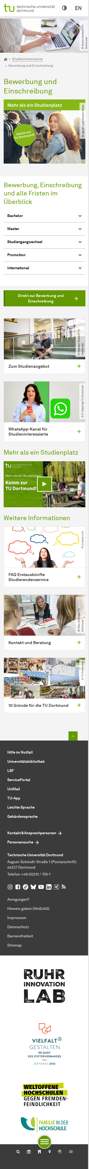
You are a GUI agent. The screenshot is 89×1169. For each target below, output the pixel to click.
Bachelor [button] (15, 216)
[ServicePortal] (59, 1152)
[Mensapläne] (39, 1152)
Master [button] (13, 229)
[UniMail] (70, 1152)
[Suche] (18, 1152)
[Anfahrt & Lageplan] (49, 1152)
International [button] (18, 268)
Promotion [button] (16, 255)
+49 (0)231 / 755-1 (35, 874)
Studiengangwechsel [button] (24, 242)
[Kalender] (29, 1152)
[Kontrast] (64, 8)
